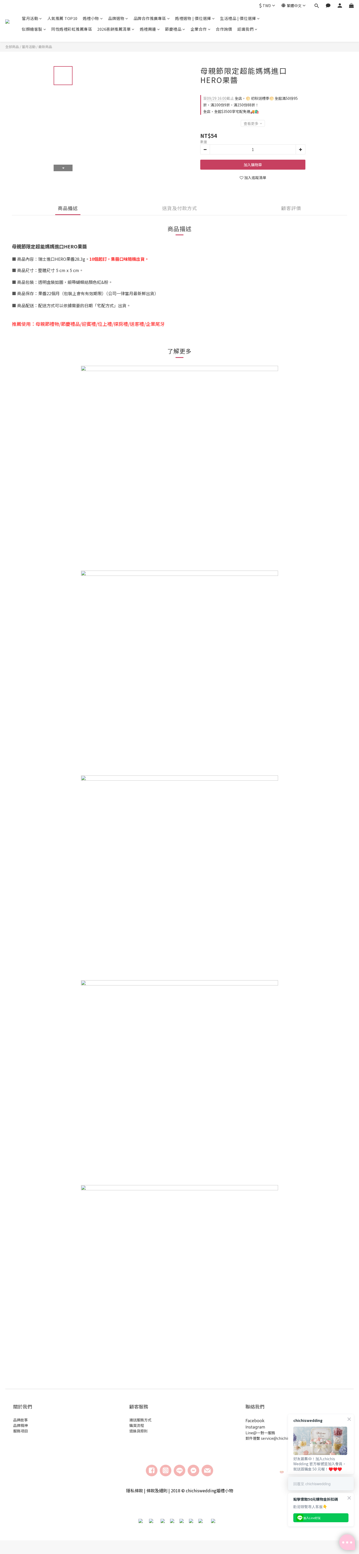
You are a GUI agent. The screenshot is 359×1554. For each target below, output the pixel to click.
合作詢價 (224, 29)
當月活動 (30, 18)
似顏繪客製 (32, 29)
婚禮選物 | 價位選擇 (193, 18)
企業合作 (199, 29)
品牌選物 (116, 18)
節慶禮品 (173, 29)
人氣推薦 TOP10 (62, 18)
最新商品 (45, 46)
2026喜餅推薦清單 (114, 29)
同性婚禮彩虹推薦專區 (71, 29)
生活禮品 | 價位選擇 (238, 18)
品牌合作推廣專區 (150, 18)
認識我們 (245, 29)
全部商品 (12, 46)
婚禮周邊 (148, 29)
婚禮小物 (91, 18)
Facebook (254, 1420)
